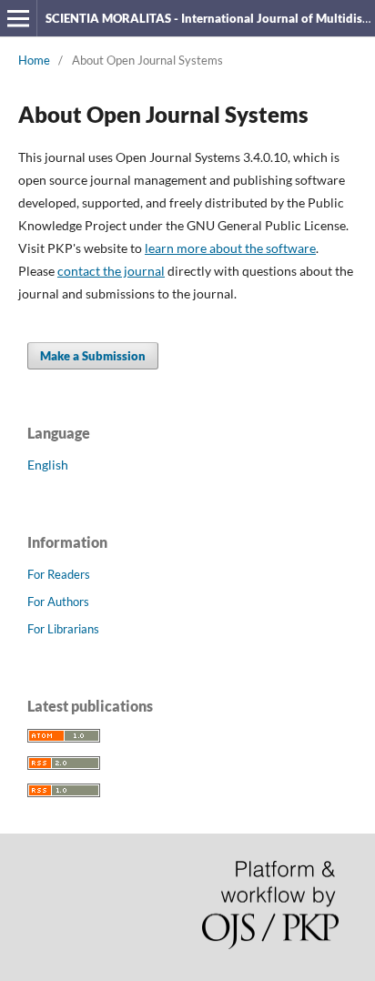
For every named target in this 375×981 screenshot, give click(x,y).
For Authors (58, 601)
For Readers (58, 574)
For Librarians (63, 629)
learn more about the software (230, 248)
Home (34, 60)
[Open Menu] (18, 18)
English (47, 464)
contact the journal (111, 270)
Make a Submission (93, 356)
